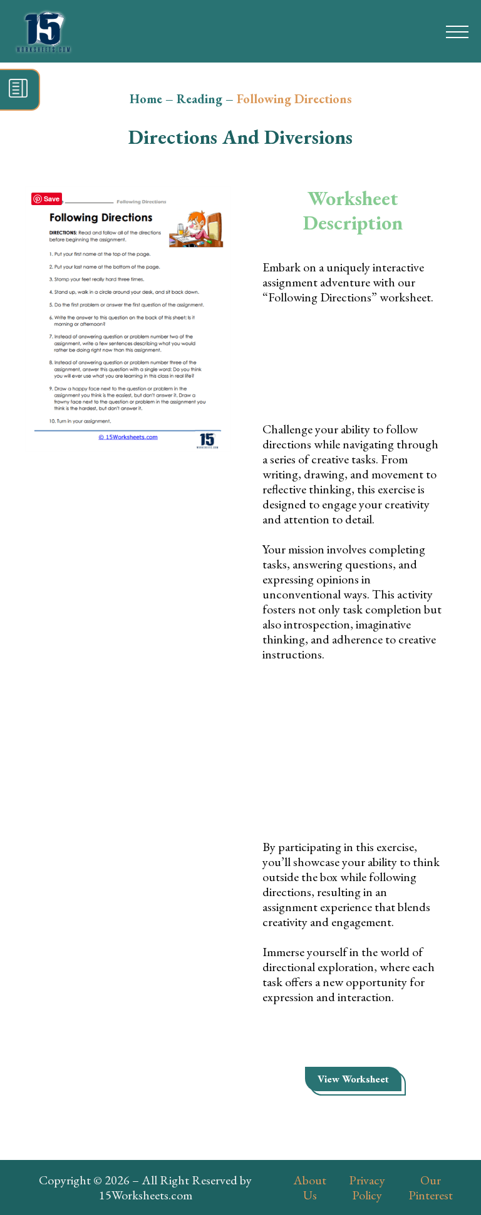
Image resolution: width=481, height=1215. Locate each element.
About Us (309, 1187)
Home (146, 99)
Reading (199, 99)
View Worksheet (353, 1079)
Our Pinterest (430, 1187)
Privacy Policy (367, 1187)
